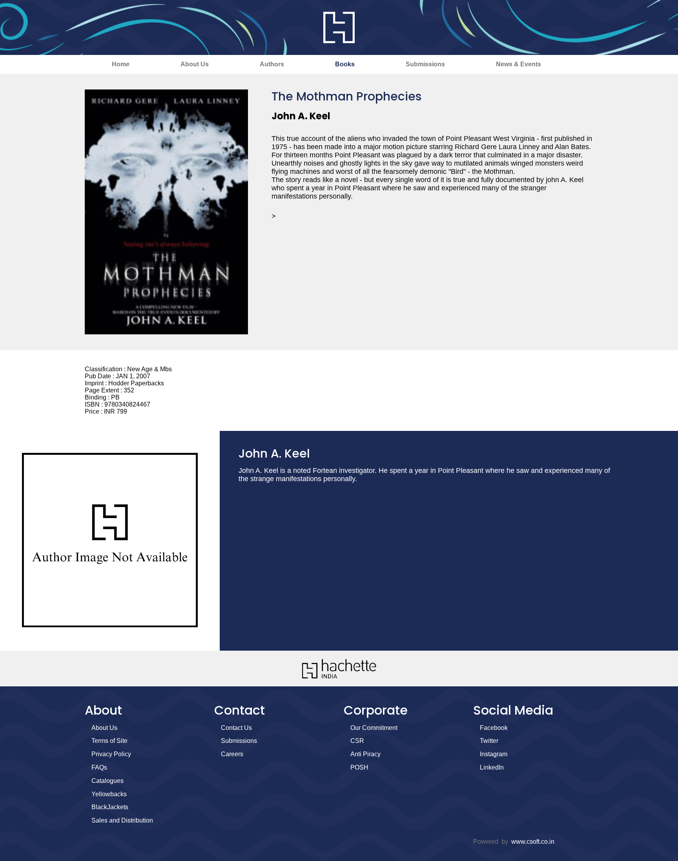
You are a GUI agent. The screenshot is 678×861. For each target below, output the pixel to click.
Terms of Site (109, 740)
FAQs (99, 767)
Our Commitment (373, 727)
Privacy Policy (111, 754)
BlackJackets (109, 807)
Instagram (493, 754)
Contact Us (236, 727)
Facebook (494, 727)
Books (345, 64)
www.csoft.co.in (532, 841)
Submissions (425, 64)
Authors (272, 64)
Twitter (489, 740)
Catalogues (107, 780)
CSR (357, 740)
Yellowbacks (109, 794)
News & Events (518, 64)
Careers (232, 754)
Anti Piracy (365, 754)
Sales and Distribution (122, 820)
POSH (359, 767)
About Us (194, 64)
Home (120, 64)
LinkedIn (492, 767)
